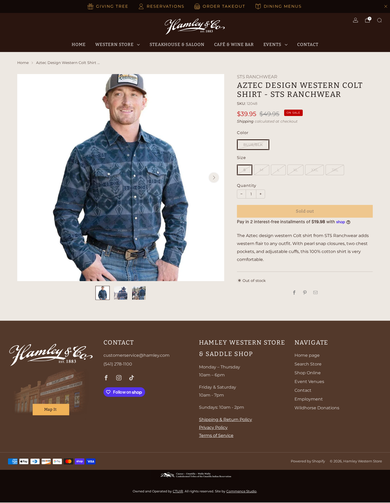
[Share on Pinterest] (305, 292)
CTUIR (178, 491)
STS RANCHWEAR (257, 76)
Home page (307, 355)
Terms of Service (216, 435)
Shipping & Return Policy (225, 419)
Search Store (308, 364)
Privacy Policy (213, 427)
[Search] (379, 20)
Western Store (114, 44)
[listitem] (108, 6)
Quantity (246, 185)
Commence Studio (241, 491)
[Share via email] (315, 292)
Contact (307, 44)
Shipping (245, 121)
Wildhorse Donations (316, 407)
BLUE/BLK (253, 144)
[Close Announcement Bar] (386, 6)
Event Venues (309, 381)
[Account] (355, 20)
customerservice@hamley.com (136, 355)
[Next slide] (213, 177)
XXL (314, 169)
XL (295, 169)
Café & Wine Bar (234, 44)
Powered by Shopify (308, 461)
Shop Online (307, 372)
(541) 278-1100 (117, 364)
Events (272, 44)
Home (79, 44)
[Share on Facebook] (294, 292)
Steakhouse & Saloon (177, 44)
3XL (335, 169)
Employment (308, 399)
